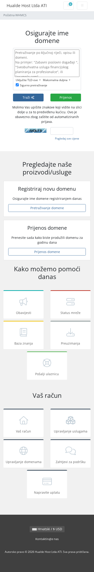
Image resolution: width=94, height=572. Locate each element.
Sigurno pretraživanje (33, 85)
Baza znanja (23, 343)
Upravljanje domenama (24, 462)
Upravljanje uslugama (70, 431)
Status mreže (70, 313)
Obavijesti (23, 313)
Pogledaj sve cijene (67, 138)
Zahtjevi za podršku (71, 462)
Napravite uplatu (47, 492)
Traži (27, 97)
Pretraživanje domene (47, 208)
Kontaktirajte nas (47, 539)
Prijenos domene (47, 252)
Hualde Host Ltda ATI (27, 5)
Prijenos (66, 97)
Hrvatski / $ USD (49, 529)
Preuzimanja (70, 343)
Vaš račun (23, 431)
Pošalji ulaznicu (47, 374)
